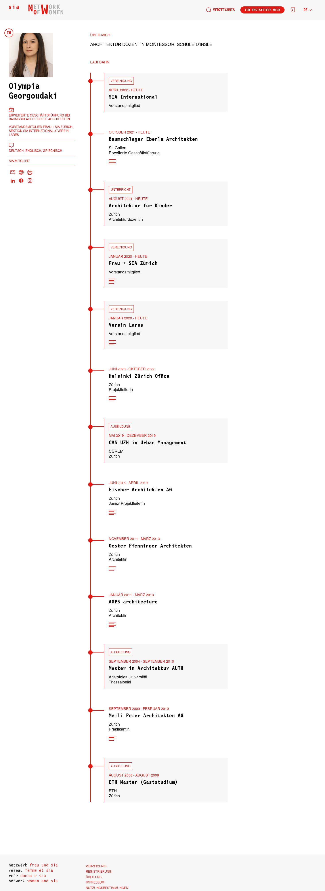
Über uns (93, 877)
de (306, 10)
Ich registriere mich (262, 10)
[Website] (21, 172)
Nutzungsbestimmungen (107, 887)
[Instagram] (30, 181)
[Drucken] (30, 172)
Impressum (95, 882)
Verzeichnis (224, 10)
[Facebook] (21, 181)
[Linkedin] (12, 181)
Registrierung (98, 871)
